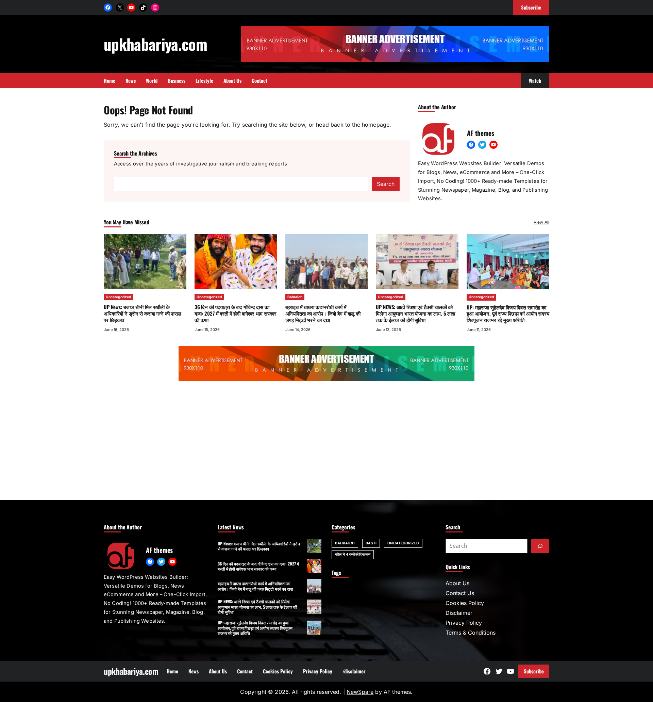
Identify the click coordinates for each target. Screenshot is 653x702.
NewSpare (360, 691)
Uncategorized (118, 297)
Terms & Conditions (471, 632)
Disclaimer (459, 612)
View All (541, 222)
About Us (457, 583)
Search (386, 183)
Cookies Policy (465, 603)
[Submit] (540, 546)
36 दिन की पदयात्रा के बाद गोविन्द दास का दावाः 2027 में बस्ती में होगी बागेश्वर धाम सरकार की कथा (236, 313)
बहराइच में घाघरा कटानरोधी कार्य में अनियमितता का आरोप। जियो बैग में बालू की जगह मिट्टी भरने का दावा (323, 313)
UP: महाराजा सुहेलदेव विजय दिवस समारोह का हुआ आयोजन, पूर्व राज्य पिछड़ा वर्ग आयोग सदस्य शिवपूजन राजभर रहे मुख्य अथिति (508, 313)
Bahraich (294, 297)
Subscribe (534, 671)
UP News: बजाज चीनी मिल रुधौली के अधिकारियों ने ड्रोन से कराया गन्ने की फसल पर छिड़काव (142, 313)
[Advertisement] (326, 442)
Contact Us (460, 593)
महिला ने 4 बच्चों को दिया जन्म (352, 554)
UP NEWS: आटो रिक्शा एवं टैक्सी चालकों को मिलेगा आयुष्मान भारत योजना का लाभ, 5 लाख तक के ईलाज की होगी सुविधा (415, 313)
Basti (371, 543)
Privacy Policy (464, 622)
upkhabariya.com (155, 43)
